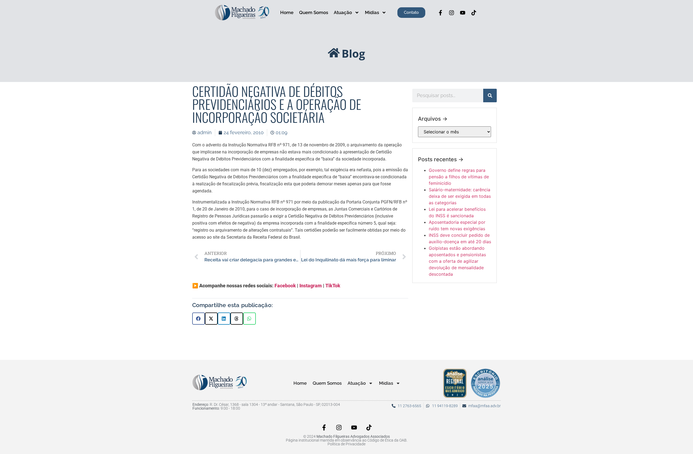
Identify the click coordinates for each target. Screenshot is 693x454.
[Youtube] (462, 12)
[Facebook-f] (440, 12)
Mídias (372, 12)
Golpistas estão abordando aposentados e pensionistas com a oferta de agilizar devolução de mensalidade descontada (457, 261)
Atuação (343, 12)
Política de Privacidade (346, 444)
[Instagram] (451, 12)
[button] (198, 318)
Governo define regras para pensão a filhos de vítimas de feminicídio (459, 176)
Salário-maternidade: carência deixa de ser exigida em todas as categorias (460, 196)
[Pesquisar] (490, 95)
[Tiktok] (473, 12)
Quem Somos (313, 12)
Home (286, 12)
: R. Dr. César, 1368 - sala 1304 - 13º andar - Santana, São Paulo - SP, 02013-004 (266, 404)
